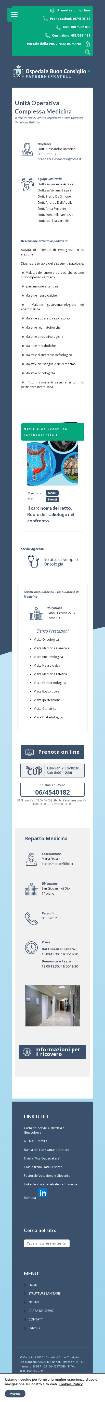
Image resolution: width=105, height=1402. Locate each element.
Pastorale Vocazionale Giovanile (47, 1175)
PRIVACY (35, 1328)
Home (31, 118)
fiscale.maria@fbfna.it (57, 864)
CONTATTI (36, 1319)
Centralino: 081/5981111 (71, 35)
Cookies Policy (71, 1384)
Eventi (52, 499)
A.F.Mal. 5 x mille (35, 1141)
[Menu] (14, 15)
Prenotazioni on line (73, 10)
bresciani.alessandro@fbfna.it (59, 159)
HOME (33, 1285)
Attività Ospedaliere (49, 118)
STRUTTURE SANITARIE (44, 1293)
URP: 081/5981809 (76, 27)
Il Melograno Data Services (43, 1167)
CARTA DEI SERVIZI (42, 1311)
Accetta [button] (15, 1394)
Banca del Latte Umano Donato (46, 1150)
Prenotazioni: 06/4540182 (70, 19)
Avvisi (52, 493)
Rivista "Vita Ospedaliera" (42, 1158)
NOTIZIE (34, 1302)
